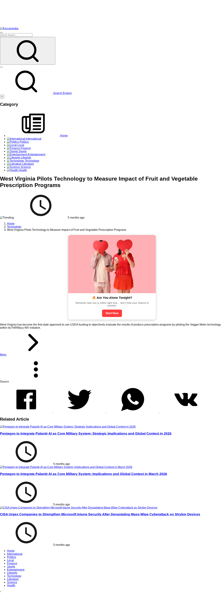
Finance (12, 563)
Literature (13, 579)
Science (12, 582)
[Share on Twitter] (79, 411)
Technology (14, 575)
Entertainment (15, 569)
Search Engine (62, 93)
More (3, 354)
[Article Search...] (27, 51)
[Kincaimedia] (9, 28)
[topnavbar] (1, 32)
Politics (11, 557)
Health (11, 585)
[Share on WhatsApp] (133, 411)
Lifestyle (12, 572)
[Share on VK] (186, 411)
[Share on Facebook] (26, 411)
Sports (11, 566)
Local (10, 560)
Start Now (112, 313)
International (14, 553)
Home (11, 550)
